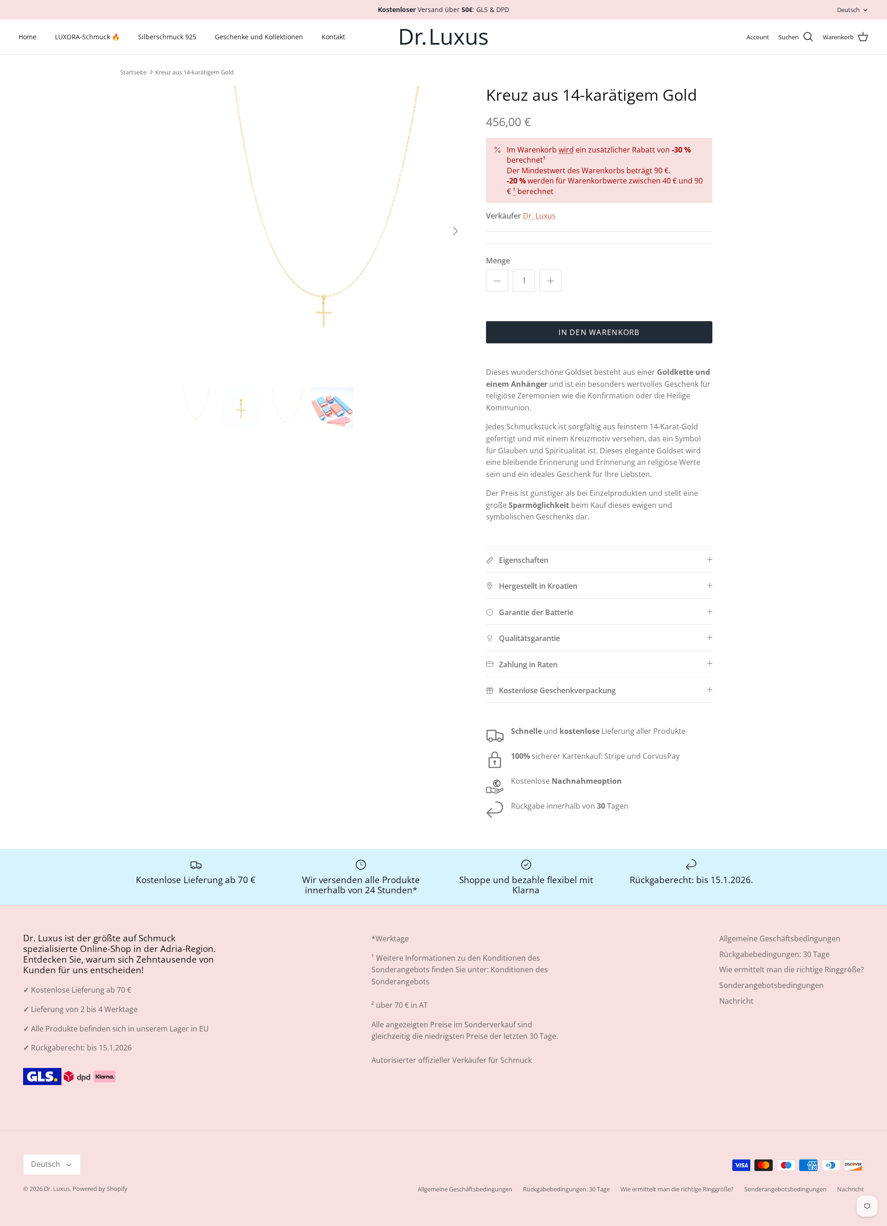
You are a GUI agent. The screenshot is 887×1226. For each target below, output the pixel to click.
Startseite (133, 72)
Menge (498, 261)
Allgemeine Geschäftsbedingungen (779, 938)
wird (566, 150)
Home (27, 36)
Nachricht (736, 1001)
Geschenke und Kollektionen (259, 36)
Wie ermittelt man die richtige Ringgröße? (791, 969)
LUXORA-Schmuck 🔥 (87, 36)
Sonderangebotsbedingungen (771, 985)
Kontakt (333, 36)
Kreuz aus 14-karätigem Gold (194, 72)
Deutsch (848, 10)
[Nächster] (455, 231)
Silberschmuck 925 (167, 36)
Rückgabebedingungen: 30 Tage (774, 954)
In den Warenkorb (599, 332)
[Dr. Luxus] (444, 37)
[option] (320, 231)
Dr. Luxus (539, 216)
